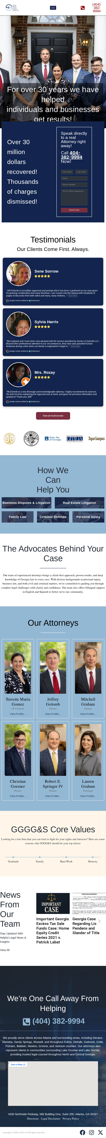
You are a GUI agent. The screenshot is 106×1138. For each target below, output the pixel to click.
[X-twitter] (100, 1132)
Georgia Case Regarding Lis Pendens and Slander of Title (86, 926)
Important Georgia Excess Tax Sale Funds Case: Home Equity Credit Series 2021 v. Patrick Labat (52, 930)
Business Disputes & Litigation (26, 503)
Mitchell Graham (88, 701)
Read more (73, 296)
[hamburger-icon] (53, 8)
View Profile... (18, 714)
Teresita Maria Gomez (18, 701)
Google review (15, 301)
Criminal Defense (53, 517)
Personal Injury (88, 517)
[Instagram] (91, 1132)
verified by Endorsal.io (30, 301)
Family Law (17, 517)
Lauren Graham (88, 783)
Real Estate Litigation (79, 503)
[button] (42, 921)
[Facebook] (82, 1132)
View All (4, 950)
